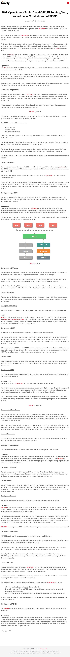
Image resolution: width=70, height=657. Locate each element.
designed (42, 29)
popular (11, 55)
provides (60, 459)
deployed (62, 167)
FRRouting (34, 208)
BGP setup (30, 94)
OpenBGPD (48, 175)
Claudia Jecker (5, 68)
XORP (3, 317)
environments (51, 582)
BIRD (57, 48)
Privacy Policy (44, 649)
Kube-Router (19, 383)
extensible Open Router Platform (13, 319)
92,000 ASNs (24, 35)
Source (31, 112)
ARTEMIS (4, 507)
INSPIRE (6, 608)
